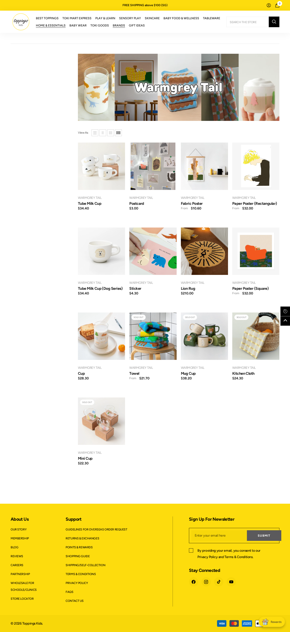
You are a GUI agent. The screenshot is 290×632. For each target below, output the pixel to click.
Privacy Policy (207, 557)
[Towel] (152, 336)
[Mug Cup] (204, 336)
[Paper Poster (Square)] (255, 251)
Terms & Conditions (238, 557)
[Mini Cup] (101, 421)
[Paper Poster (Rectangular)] (255, 166)
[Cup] (101, 336)
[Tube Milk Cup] (101, 166)
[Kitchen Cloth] (255, 336)
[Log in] (269, 5)
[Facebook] (193, 582)
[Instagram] (206, 582)
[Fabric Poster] (204, 166)
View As (83, 132)
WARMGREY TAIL (89, 198)
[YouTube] (231, 582)
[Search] (252, 22)
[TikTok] (218, 582)
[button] (95, 132)
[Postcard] (152, 166)
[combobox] (247, 22)
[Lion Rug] (204, 251)
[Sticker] (152, 251)
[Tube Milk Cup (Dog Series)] (101, 251)
